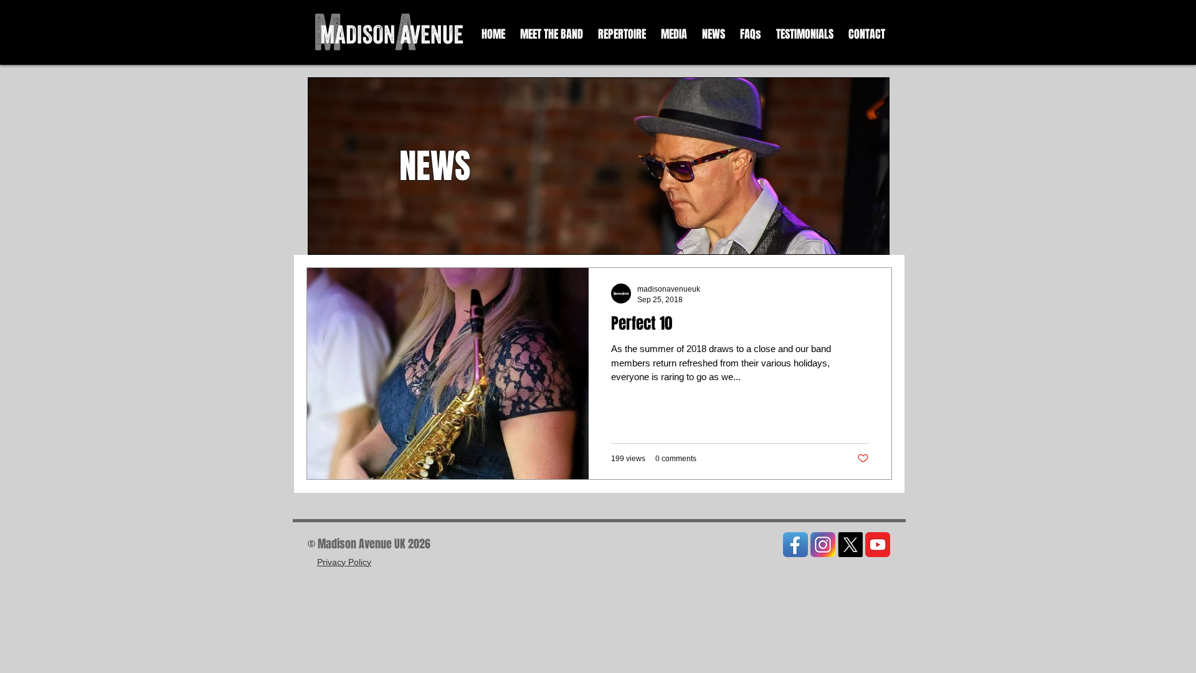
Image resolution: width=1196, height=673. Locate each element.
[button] (674, 34)
